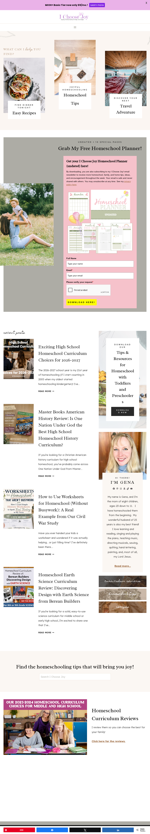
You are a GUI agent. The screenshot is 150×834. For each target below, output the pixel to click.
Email (69, 270)
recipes (122, 607)
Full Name (71, 258)
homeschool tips (122, 594)
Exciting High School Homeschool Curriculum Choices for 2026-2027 (62, 353)
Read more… (123, 565)
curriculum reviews (123, 581)
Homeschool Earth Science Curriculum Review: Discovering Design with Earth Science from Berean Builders (63, 588)
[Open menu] (75, 27)
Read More (45, 391)
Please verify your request (79, 282)
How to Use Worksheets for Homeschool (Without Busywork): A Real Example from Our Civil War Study (63, 510)
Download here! (81, 302)
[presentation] (19, 359)
